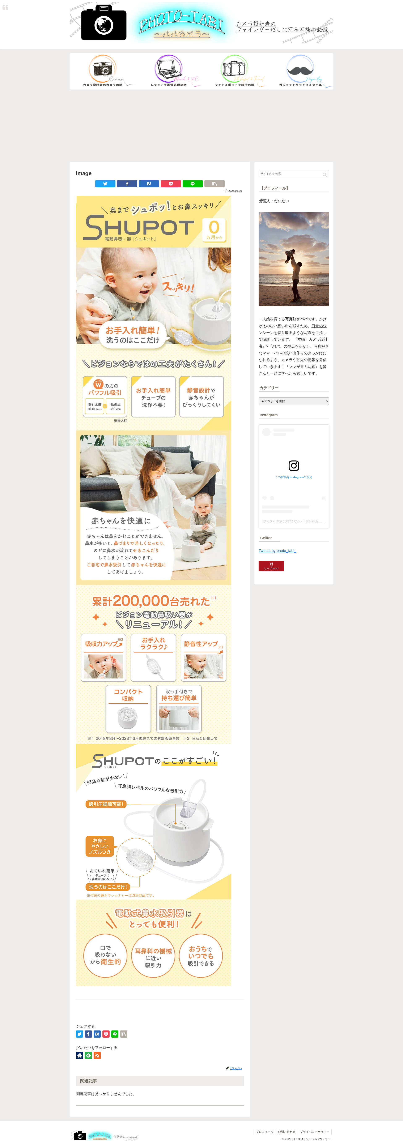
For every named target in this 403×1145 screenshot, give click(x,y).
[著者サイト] (79, 1055)
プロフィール (264, 1131)
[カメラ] (103, 71)
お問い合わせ (287, 1131)
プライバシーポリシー (314, 1131)
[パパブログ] (300, 71)
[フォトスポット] (234, 71)
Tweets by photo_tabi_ (277, 551)
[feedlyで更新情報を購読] (88, 1055)
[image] (149, 183)
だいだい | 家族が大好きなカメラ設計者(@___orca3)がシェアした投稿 (309, 521)
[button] (324, 175)
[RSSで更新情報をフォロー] (97, 1055)
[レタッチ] (169, 71)
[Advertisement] (201, 126)
